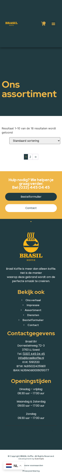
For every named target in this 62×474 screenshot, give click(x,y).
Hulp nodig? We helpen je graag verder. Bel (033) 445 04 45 (31, 183)
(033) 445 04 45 (34, 354)
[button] (53, 24)
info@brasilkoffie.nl (31, 358)
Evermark (39, 458)
